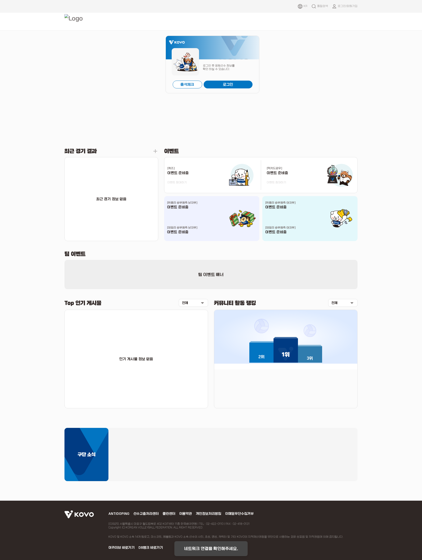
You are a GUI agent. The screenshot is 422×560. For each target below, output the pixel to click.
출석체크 (187, 84)
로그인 (228, 84)
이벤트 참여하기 (177, 182)
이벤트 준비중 (178, 207)
